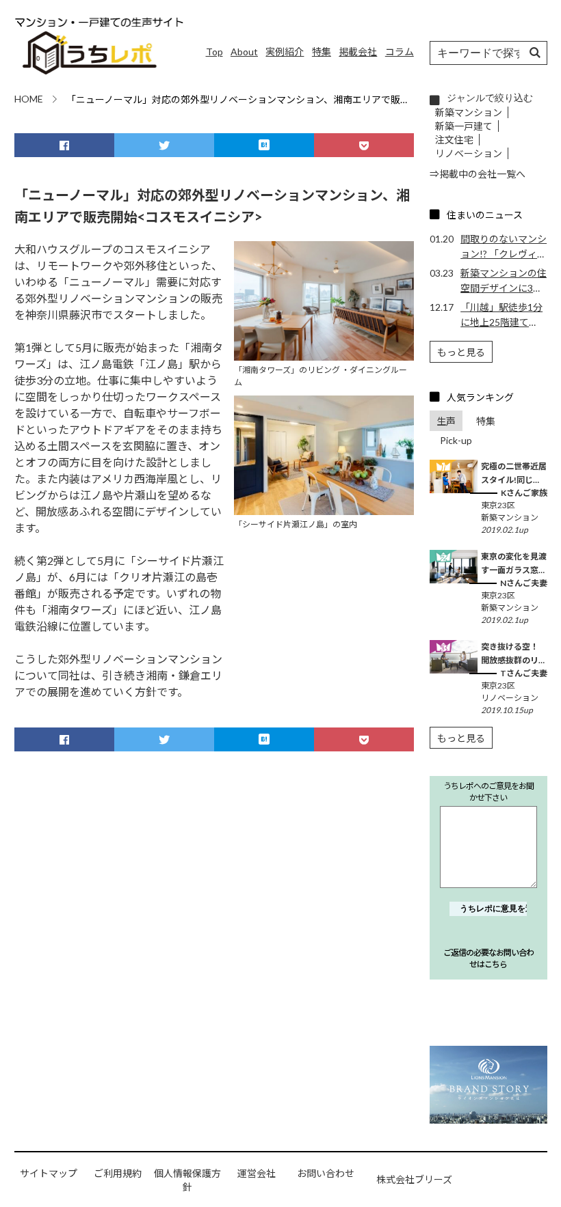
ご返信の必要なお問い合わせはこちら (488, 958)
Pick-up (456, 440)
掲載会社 (358, 51)
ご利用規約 (118, 1173)
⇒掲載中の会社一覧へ (477, 174)
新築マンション (468, 112)
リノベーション (468, 153)
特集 (321, 51)
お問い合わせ (325, 1173)
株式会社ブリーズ (414, 1179)
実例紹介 (284, 51)
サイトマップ (48, 1173)
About (244, 51)
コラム (399, 51)
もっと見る (461, 352)
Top (214, 51)
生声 (446, 421)
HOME (28, 99)
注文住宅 (454, 139)
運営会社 (256, 1173)
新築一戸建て (464, 126)
